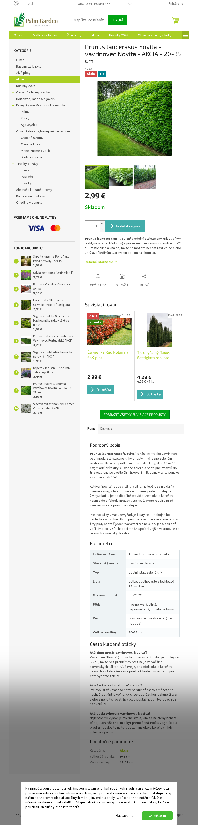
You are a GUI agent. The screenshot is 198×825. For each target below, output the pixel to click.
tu (79, 807)
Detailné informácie (99, 262)
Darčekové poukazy (30, 196)
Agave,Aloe (29, 125)
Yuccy (25, 118)
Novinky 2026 (25, 86)
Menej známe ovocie (36, 150)
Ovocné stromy (32, 137)
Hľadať (118, 20)
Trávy (25, 170)
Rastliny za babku (28, 66)
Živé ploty (23, 72)
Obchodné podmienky (94, 4)
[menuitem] (18, 35)
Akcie (20, 79)
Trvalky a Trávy (27, 164)
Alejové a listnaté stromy (34, 189)
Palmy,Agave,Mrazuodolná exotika (41, 105)
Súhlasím (160, 815)
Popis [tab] (91, 428)
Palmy (25, 111)
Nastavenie (124, 815)
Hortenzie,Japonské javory (35, 99)
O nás (20, 60)
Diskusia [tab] (106, 428)
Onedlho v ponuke (29, 202)
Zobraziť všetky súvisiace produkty (135, 414)
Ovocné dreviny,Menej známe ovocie (43, 131)
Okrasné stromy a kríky (33, 92)
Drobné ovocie (31, 157)
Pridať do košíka (128, 226)
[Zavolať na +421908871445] (21, 3)
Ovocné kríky (30, 144)
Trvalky (26, 183)
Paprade (27, 176)
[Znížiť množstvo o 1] (102, 229)
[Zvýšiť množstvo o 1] (102, 223)
